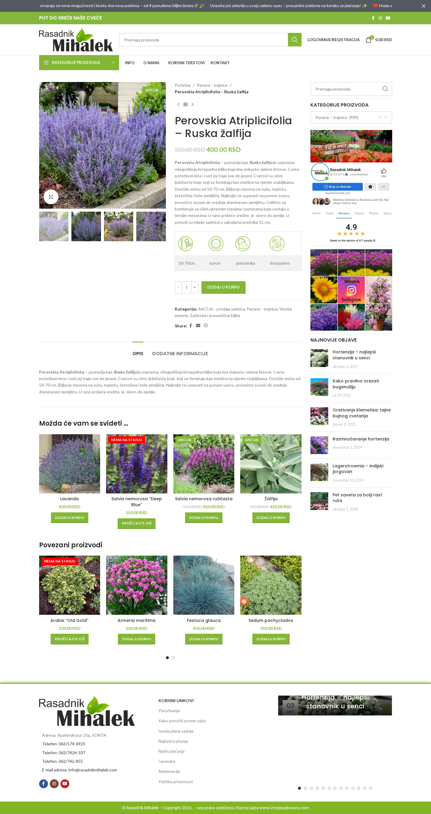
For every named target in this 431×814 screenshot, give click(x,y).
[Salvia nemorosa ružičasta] (204, 463)
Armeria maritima (137, 620)
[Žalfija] (271, 463)
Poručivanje (169, 710)
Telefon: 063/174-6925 (63, 743)
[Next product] (192, 104)
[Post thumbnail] (319, 359)
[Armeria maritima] (136, 585)
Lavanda (69, 499)
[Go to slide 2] (173, 657)
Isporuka (166, 761)
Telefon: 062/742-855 (62, 761)
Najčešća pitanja (173, 741)
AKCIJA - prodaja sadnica (221, 308)
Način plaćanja (171, 751)
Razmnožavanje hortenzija (361, 439)
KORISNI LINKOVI (176, 700)
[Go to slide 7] (335, 788)
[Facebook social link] (373, 18)
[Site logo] (76, 39)
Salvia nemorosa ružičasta (204, 499)
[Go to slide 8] (340, 788)
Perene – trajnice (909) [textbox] (336, 117)
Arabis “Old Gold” (69, 620)
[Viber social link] (206, 326)
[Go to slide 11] (358, 788)
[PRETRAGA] (295, 39)
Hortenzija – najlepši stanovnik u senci (354, 355)
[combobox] (351, 117)
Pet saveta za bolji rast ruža (357, 498)
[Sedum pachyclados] (271, 585)
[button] (69, 517)
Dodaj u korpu (223, 287)
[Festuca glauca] (204, 585)
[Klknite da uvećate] (51, 196)
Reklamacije (169, 771)
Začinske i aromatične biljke (215, 315)
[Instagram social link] (380, 18)
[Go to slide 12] (364, 788)
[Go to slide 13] (370, 788)
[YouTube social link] (388, 18)
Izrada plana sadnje (175, 730)
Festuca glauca (204, 620)
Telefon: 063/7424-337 (63, 752)
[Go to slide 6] (329, 788)
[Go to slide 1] (167, 657)
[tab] (137, 351)
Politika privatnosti (175, 781)
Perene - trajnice (212, 85)
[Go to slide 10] (352, 788)
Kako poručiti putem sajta (182, 720)
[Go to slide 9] (346, 788)
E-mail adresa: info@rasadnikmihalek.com (79, 769)
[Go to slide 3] (311, 788)
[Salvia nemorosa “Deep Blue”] (136, 463)
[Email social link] (198, 326)
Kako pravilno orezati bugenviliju (356, 384)
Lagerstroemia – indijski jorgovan (358, 469)
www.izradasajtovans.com (284, 807)
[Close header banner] (423, 6)
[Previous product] (178, 104)
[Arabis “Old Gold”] (69, 585)
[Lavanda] (69, 463)
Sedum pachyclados (271, 620)
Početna (182, 85)
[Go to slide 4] (317, 788)
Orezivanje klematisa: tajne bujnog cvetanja (362, 413)
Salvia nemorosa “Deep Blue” (136, 502)
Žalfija (271, 499)
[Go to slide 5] (323, 788)
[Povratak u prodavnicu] (185, 104)
